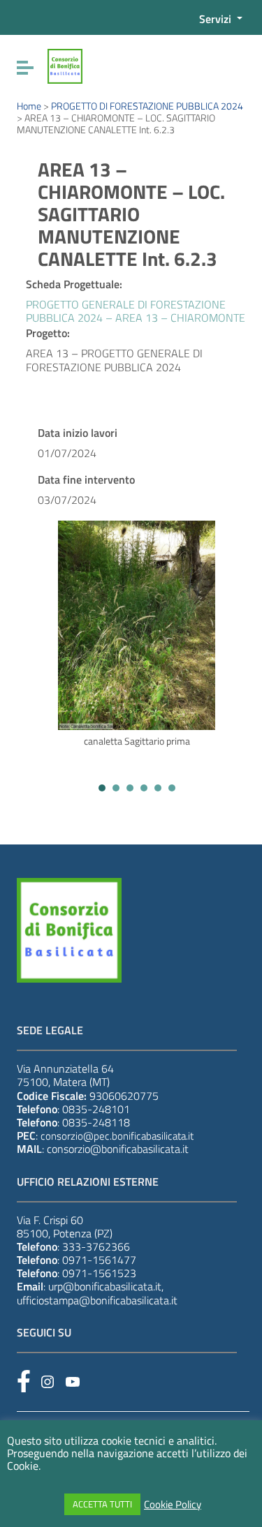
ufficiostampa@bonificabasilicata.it (97, 1300)
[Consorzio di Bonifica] (65, 65)
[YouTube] (72, 1381)
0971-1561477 (99, 1259)
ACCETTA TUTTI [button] (102, 1504)
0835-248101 (96, 1109)
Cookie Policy (172, 1504)
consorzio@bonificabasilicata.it (118, 1148)
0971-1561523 (99, 1273)
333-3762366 (96, 1246)
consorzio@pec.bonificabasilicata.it (117, 1136)
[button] (102, 787)
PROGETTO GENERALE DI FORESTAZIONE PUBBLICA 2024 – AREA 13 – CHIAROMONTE (135, 311)
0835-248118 (96, 1122)
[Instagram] (47, 1381)
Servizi (216, 18)
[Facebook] (24, 1381)
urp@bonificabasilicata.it (104, 1286)
